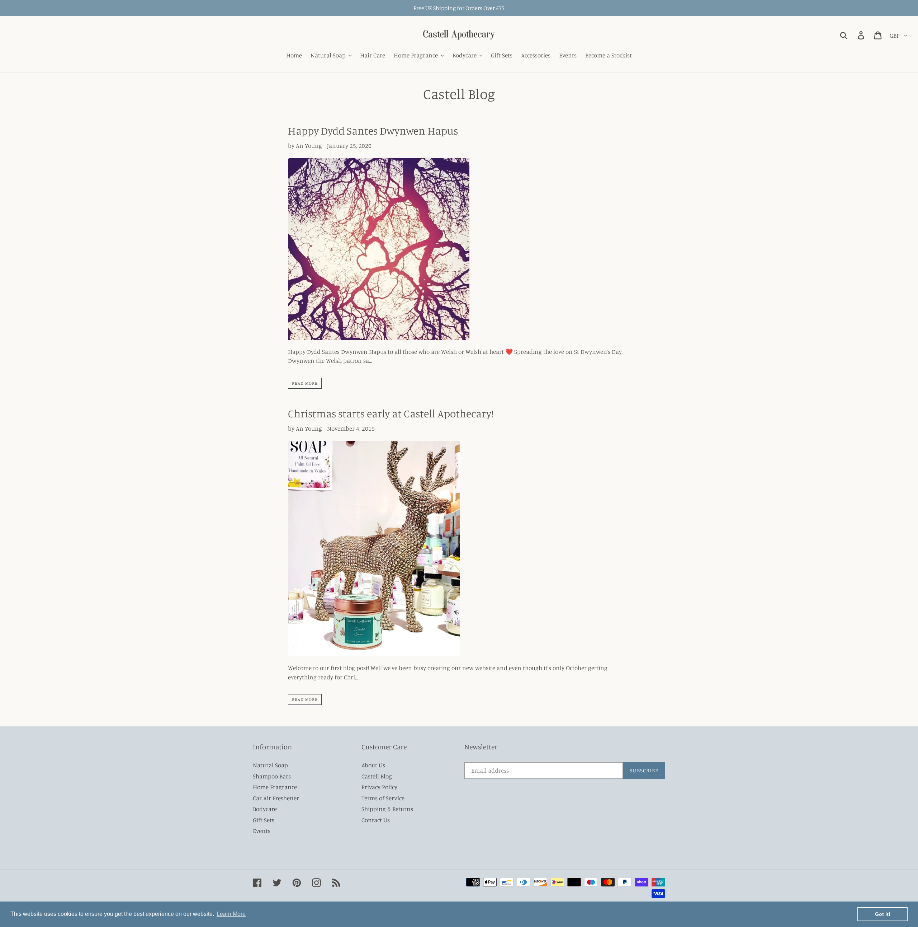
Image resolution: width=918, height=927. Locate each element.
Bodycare (265, 809)
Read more (305, 383)
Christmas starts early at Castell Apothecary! (390, 413)
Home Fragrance (275, 787)
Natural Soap (270, 765)
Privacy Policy (379, 787)
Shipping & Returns (387, 809)
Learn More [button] (231, 914)
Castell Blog (376, 776)
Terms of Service (382, 798)
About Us (373, 765)
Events (261, 830)
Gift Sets (263, 820)
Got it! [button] (882, 914)
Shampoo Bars (272, 776)
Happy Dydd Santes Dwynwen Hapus (373, 130)
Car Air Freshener (276, 798)
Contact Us (375, 820)
